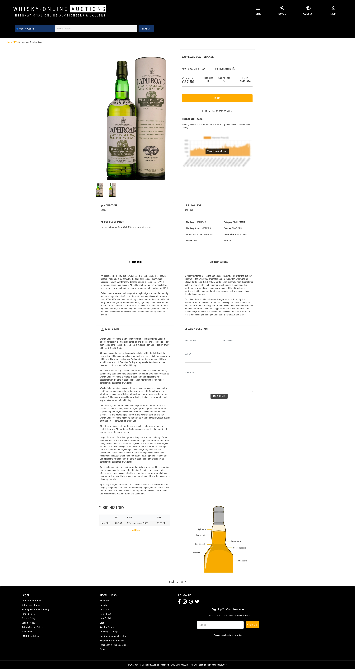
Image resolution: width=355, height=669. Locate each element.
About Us (104, 600)
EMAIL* (188, 354)
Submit (220, 396)
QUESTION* (189, 372)
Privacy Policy (29, 618)
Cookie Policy (28, 622)
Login (217, 98)
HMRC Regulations (31, 636)
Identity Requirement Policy (35, 609)
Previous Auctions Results (113, 636)
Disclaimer (27, 631)
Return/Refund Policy (32, 627)
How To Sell (105, 618)
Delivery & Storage (109, 631)
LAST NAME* (227, 340)
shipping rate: (223, 80)
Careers (104, 649)
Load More (135, 530)
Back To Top (176, 581)
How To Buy (105, 614)
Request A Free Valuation (112, 640)
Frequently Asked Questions (114, 645)
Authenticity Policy (31, 605)
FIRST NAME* (190, 340)
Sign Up (252, 624)
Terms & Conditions (31, 600)
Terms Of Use (28, 614)
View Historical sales (217, 151)
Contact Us (105, 609)
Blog (102, 622)
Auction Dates (107, 627)
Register (104, 605)
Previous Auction (26, 29)
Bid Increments (225, 68)
